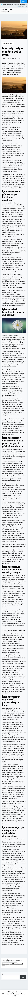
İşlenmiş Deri (7, 9)
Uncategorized (7, 43)
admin (18, 58)
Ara (3, 974)
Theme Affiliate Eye (9, 994)
